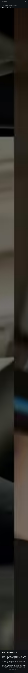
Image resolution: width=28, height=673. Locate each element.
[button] (25, 652)
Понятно (5, 670)
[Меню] (25, 2)
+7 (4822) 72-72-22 (6, 7)
